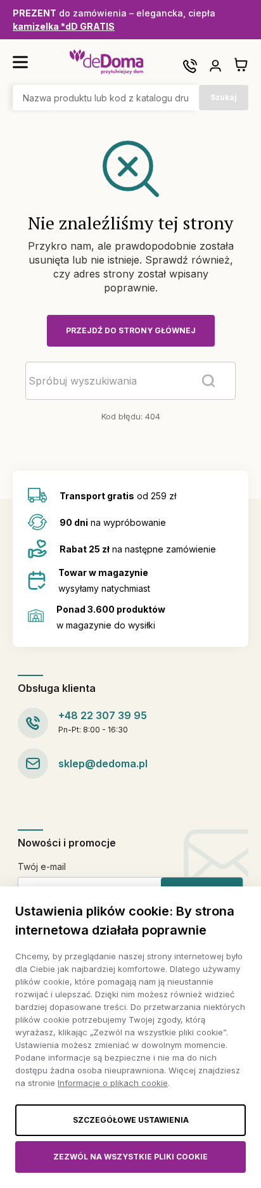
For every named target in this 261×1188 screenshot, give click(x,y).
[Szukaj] (208, 381)
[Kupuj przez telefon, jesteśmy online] (190, 65)
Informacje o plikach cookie (113, 1083)
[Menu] (20, 62)
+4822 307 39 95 (102, 715)
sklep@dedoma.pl (103, 763)
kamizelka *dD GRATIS (64, 26)
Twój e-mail (42, 866)
